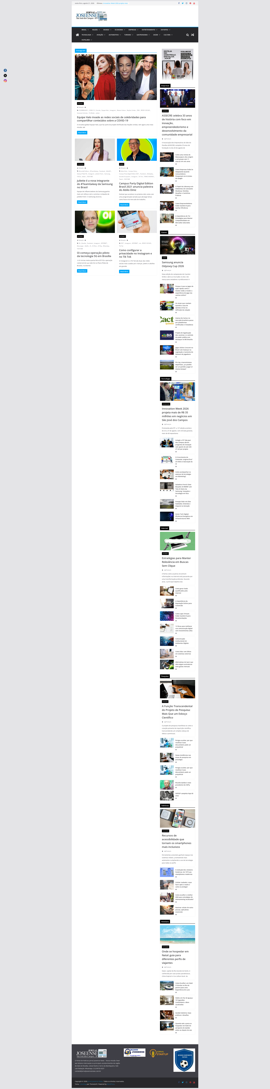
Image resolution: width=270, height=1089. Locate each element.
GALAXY (108, 171)
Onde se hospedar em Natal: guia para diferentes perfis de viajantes (175, 957)
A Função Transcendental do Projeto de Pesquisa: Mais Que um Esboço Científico (177, 711)
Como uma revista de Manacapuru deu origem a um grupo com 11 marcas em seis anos (184, 158)
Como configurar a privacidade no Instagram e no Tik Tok (135, 253)
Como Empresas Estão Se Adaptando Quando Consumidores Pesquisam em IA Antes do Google (184, 173)
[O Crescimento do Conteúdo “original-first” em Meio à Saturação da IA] (167, 461)
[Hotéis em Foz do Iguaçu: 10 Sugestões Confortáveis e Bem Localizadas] (167, 1002)
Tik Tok (141, 176)
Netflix (87, 246)
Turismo (127, 35)
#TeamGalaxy (94, 171)
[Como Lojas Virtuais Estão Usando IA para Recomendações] (167, 617)
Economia (119, 30)
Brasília (84, 243)
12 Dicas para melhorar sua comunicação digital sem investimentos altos (183, 628)
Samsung (107, 174)
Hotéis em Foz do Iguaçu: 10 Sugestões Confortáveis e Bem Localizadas (184, 1001)
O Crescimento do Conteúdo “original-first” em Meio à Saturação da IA (183, 460)
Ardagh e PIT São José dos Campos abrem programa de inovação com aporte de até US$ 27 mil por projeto (183, 444)
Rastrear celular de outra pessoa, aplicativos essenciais (184, 909)
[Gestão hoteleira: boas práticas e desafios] (167, 1015)
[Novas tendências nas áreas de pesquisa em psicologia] (167, 758)
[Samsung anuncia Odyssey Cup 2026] (177, 245)
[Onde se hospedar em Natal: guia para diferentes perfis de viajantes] (177, 934)
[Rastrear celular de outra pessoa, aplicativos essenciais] (167, 910)
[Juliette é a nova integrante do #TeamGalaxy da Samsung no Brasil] (95, 150)
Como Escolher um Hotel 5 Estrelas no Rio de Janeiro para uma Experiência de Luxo (184, 986)
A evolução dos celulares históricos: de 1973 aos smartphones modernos (184, 872)
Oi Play (100, 246)
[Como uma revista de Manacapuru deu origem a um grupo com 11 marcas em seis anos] (167, 159)
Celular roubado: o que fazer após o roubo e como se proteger (183, 884)
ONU (138, 110)
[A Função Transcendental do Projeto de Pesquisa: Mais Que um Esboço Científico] (177, 689)
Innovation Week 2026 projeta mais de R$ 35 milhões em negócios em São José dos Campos (177, 414)
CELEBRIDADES (83, 110)
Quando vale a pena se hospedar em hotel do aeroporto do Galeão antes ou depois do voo (183, 1026)
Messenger (80, 246)
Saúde (155, 35)
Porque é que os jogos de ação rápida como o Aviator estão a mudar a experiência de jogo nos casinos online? (184, 290)
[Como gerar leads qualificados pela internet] (167, 591)
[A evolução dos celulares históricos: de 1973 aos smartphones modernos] (167, 873)
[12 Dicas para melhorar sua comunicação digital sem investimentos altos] (167, 629)
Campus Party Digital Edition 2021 (129, 174)
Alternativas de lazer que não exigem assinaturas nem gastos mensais (184, 664)
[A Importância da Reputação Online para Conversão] (167, 604)
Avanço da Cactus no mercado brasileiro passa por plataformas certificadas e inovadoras (184, 321)
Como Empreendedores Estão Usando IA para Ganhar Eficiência (183, 205)
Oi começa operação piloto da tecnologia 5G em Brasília (94, 254)
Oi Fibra (94, 246)
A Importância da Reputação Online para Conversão (183, 603)
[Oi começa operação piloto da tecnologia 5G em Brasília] (95, 222)
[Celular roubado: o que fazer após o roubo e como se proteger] (167, 885)
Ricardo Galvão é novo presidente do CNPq (183, 784)
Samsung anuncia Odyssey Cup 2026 (173, 264)
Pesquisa (165, 701)
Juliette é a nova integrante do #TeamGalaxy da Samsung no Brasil (95, 184)
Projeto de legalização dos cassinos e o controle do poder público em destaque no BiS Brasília (184, 336)
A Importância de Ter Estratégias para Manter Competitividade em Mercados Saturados (183, 219)
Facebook (102, 171)
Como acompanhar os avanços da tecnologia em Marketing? (183, 474)
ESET (122, 243)
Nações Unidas (131, 110)
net (140, 243)
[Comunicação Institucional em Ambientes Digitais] (167, 642)
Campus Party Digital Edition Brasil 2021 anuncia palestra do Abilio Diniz (136, 187)
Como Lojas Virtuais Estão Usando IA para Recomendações (182, 616)
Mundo (106, 30)
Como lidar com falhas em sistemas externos (183, 653)
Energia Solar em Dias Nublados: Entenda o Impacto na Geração (183, 504)
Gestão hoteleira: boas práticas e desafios (183, 1014)
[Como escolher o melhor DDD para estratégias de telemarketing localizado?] (167, 898)
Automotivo (114, 35)
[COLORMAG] (91, 1050)
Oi (90, 246)
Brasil (84, 30)
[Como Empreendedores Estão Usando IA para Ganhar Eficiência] (167, 206)
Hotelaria (86, 40)
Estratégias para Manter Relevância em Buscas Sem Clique (176, 561)
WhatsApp (106, 246)
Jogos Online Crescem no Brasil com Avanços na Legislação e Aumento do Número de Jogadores (184, 351)
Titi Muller (92, 113)
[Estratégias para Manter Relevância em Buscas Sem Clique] (177, 541)
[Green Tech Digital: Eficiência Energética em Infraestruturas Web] (167, 517)
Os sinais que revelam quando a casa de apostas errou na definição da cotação (183, 306)
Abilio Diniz (124, 171)
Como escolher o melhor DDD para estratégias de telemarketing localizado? (184, 897)
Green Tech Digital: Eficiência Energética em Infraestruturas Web (184, 516)
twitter (98, 113)
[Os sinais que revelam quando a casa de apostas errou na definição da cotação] (167, 307)
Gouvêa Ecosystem (124, 176)
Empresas (132, 30)
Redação (81, 107)
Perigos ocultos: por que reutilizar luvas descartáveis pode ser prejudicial (184, 743)
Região (95, 30)
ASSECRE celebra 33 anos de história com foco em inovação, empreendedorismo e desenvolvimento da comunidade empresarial (177, 125)
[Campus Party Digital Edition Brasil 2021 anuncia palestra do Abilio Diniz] (137, 150)
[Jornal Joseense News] (77, 34)
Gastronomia (142, 35)
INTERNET (104, 243)
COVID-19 (92, 110)
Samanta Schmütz (82, 113)
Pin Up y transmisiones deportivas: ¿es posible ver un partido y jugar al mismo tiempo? (183, 365)
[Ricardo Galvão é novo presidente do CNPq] (167, 785)
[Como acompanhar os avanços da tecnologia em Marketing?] (167, 475)
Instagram (113, 110)
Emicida (98, 110)
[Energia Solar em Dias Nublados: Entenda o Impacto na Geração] (167, 504)
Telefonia (80, 164)
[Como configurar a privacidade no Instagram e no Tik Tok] (137, 222)
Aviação (100, 35)
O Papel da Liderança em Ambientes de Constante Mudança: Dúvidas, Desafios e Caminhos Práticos (184, 190)
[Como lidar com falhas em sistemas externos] (167, 653)
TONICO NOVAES (149, 176)
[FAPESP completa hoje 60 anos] (167, 795)
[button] (88, 29)
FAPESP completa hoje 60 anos (184, 794)
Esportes (164, 30)
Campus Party (132, 171)
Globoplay (150, 174)
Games (121, 164)
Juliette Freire (99, 174)
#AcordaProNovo (84, 171)
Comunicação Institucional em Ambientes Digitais (182, 641)
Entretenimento (148, 30)
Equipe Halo (105, 110)
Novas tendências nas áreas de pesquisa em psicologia (183, 757)
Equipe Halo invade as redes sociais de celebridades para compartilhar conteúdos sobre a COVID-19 (111, 118)
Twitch (121, 179)
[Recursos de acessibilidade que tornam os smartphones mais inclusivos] (177, 818)
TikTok (79, 176)
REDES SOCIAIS (145, 110)
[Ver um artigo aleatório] (192, 34)
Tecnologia (86, 35)
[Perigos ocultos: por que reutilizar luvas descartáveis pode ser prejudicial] (167, 744)
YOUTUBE (90, 176)
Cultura (167, 35)
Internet (80, 103)
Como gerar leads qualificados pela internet (181, 591)
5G (79, 243)
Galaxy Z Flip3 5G (82, 174)
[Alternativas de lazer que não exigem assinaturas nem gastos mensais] (167, 665)
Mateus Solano (121, 110)
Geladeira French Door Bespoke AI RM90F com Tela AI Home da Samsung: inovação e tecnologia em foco (183, 489)
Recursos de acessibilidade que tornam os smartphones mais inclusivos (176, 841)
